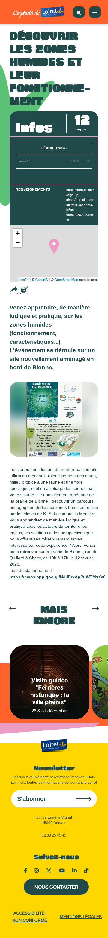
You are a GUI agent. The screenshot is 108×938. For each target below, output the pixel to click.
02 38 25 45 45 (54, 835)
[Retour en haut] (96, 926)
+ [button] (18, 233)
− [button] (18, 242)
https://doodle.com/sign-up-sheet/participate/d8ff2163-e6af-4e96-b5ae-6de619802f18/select (80, 204)
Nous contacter (56, 887)
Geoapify (42, 279)
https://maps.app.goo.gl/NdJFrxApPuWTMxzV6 (58, 576)
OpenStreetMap (66, 279)
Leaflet (24, 279)
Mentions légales (81, 916)
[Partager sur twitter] (42, 289)
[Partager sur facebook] (33, 289)
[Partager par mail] (25, 289)
